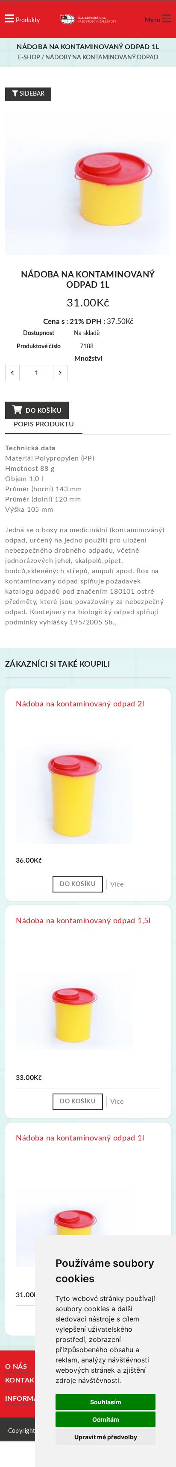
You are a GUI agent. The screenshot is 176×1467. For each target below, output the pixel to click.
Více (116, 884)
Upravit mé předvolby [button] (105, 1437)
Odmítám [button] (105, 1419)
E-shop (29, 58)
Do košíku (43, 411)
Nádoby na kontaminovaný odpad (101, 58)
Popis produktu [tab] (44, 424)
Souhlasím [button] (105, 1402)
